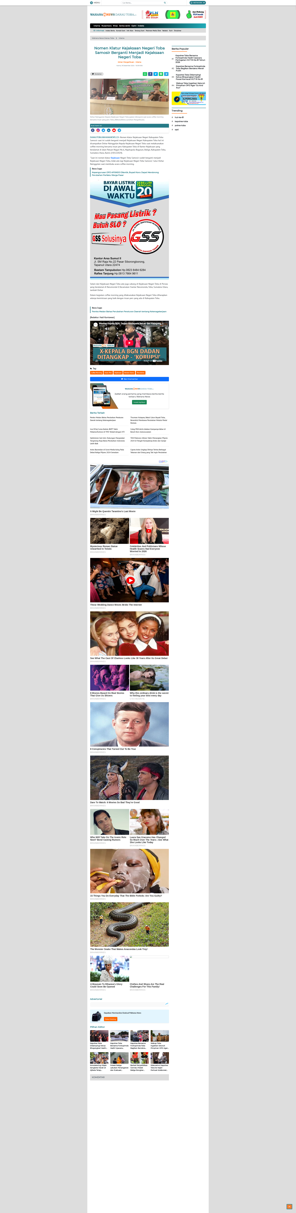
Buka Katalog (110, 1019)
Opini (133, 26)
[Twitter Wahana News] (103, 130)
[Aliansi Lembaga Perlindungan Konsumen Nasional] (189, 98)
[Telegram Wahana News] (119, 130)
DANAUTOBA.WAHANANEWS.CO (104, 137)
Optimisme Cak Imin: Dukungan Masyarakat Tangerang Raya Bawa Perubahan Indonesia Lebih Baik (107, 441)
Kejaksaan (115, 157)
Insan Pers (108, 373)
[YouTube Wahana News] (114, 130)
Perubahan (140, 373)
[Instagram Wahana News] (98, 130)
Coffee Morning (96, 373)
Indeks (141, 26)
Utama (97, 26)
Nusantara (107, 26)
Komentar (98, 74)
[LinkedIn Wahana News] (108, 130)
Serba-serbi (124, 26)
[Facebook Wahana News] (92, 130)
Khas (115, 26)
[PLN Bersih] (174, 14)
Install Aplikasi (139, 402)
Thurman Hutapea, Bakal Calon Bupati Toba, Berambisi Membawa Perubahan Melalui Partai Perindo (148, 420)
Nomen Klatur (129, 373)
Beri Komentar (131, 379)
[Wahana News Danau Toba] (113, 14)
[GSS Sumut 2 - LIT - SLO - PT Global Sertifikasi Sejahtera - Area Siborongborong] (129, 230)
